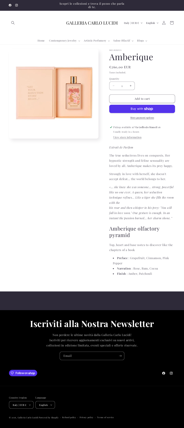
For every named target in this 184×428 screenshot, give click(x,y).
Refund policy (69, 417)
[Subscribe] (120, 356)
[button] (13, 23)
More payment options (142, 117)
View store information (127, 137)
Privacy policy (86, 417)
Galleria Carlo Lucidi (28, 417)
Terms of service (105, 417)
